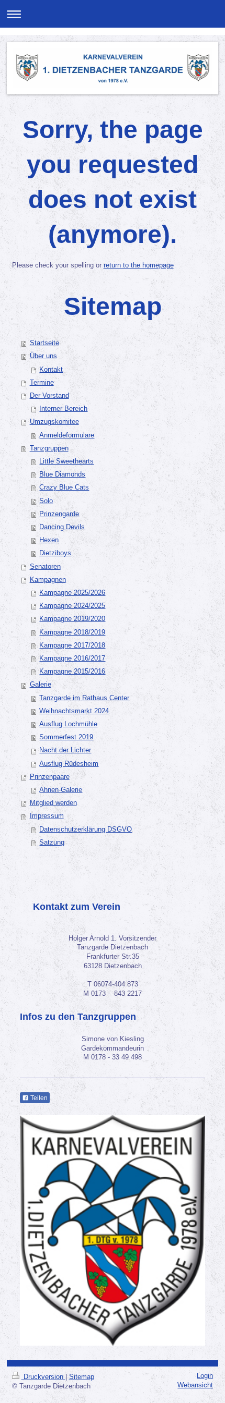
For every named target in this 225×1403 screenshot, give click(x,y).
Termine (42, 382)
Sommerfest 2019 (66, 737)
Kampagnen (48, 579)
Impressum (47, 816)
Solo (46, 501)
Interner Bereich (63, 408)
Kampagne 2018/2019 (72, 632)
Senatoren (45, 566)
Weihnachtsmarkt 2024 (74, 711)
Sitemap (81, 1377)
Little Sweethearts (66, 461)
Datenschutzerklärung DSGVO (85, 829)
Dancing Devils (62, 527)
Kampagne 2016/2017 (72, 658)
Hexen (49, 540)
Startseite (44, 343)
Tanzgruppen (49, 448)
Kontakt (51, 369)
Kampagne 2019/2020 (72, 619)
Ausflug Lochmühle (68, 724)
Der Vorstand (49, 395)
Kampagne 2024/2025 (72, 605)
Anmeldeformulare (66, 435)
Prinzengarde (59, 514)
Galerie (40, 684)
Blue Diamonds (62, 474)
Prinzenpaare (50, 776)
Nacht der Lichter (65, 750)
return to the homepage (139, 265)
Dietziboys (55, 553)
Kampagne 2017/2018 (72, 645)
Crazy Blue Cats (64, 487)
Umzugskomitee (54, 421)
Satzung (51, 842)
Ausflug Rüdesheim (68, 763)
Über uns (43, 356)
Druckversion (43, 1377)
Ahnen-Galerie (60, 790)
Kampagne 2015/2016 (72, 671)
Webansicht (195, 1385)
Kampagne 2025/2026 (72, 592)
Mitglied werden (53, 803)
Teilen (38, 1098)
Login (205, 1376)
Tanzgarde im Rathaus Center (84, 698)
